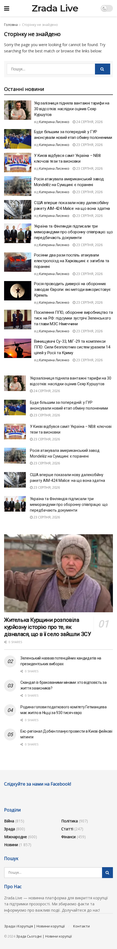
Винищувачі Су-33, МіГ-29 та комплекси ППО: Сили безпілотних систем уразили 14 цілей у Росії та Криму (72, 347)
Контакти (81, 926)
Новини (11, 844)
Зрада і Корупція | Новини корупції (34, 926)
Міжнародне (15, 836)
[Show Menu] (6, 8)
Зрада (9, 828)
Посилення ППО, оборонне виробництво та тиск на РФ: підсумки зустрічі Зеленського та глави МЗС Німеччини (73, 318)
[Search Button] (102, 69)
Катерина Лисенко (54, 122)
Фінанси (68, 836)
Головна (11, 24)
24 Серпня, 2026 (89, 122)
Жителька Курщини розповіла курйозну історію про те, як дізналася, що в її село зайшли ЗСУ (47, 627)
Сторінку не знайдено (40, 24)
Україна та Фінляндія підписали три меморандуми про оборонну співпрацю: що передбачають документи (73, 232)
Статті (67, 828)
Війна (9, 820)
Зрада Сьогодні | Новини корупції (44, 936)
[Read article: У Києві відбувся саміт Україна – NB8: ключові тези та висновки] (17, 162)
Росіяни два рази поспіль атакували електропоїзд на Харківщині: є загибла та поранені (71, 261)
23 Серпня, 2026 (89, 144)
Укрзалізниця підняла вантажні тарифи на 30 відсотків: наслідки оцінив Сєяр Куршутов (71, 109)
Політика (69, 820)
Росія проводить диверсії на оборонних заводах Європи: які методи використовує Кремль (72, 289)
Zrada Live (55, 8)
